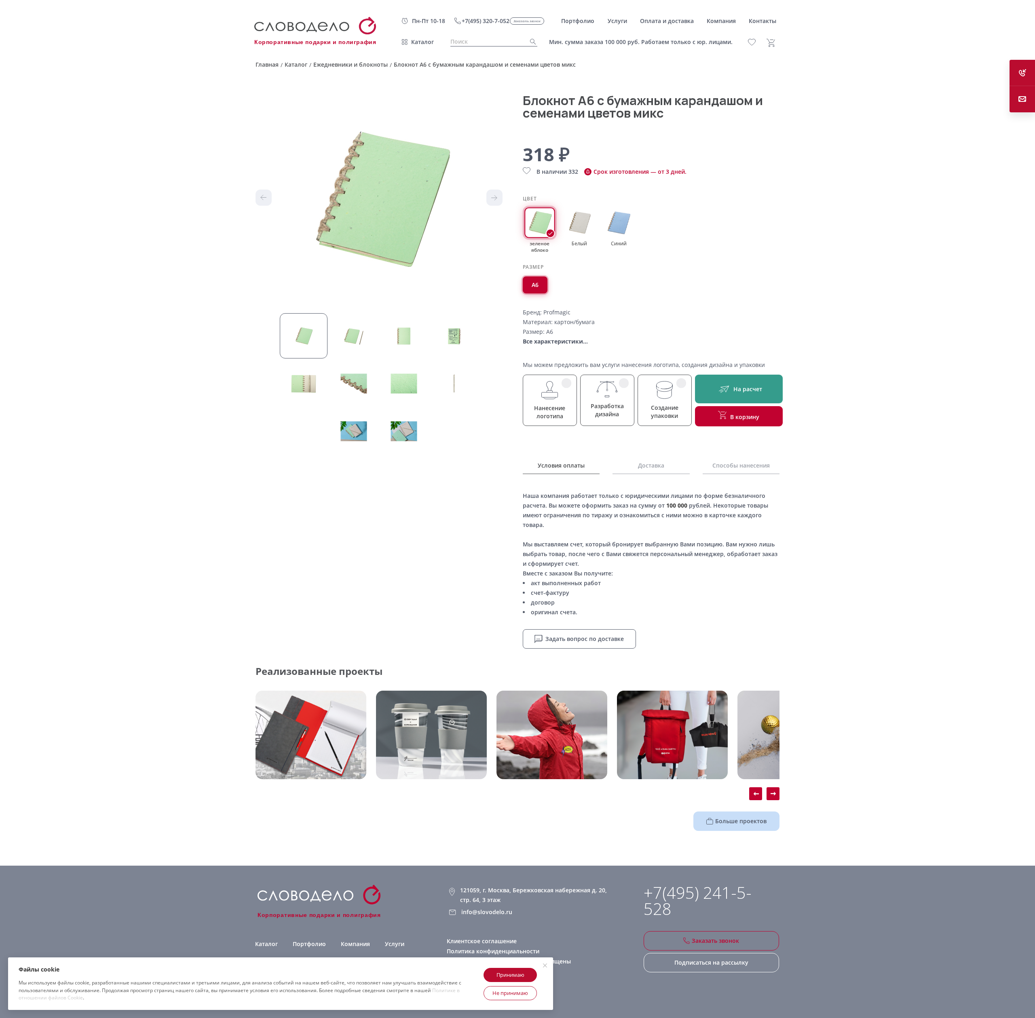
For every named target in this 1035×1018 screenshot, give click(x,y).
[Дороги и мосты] (311, 735)
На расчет (747, 389)
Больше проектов (741, 821)
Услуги (394, 944)
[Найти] (530, 41)
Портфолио (309, 944)
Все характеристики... (555, 341)
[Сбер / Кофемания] (431, 735)
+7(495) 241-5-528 (698, 901)
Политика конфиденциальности (493, 951)
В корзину (744, 417)
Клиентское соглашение (482, 941)
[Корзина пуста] (774, 43)
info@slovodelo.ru (486, 912)
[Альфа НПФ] (551, 735)
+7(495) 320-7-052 (485, 21)
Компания (355, 944)
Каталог (422, 42)
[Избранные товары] (756, 42)
